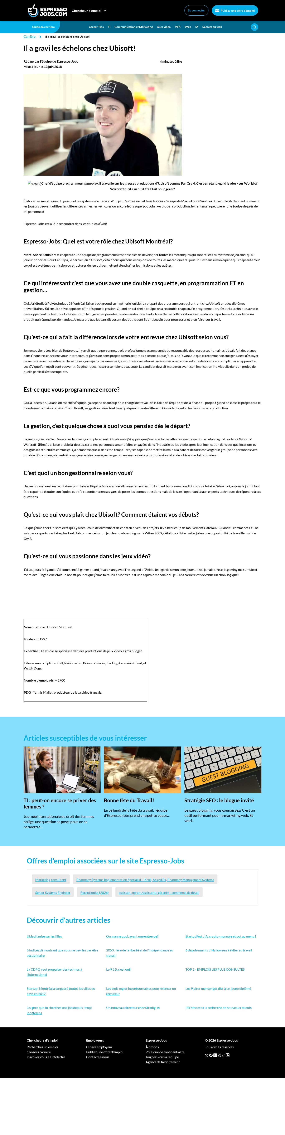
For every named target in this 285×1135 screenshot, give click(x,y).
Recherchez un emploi (42, 1047)
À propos (152, 1047)
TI (109, 27)
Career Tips (96, 27)
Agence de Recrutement (163, 1062)
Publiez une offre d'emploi (237, 10)
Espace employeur (99, 1047)
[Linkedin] (215, 1055)
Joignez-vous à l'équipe (162, 1057)
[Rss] (228, 1055)
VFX (178, 27)
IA (196, 27)
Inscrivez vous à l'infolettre (46, 1057)
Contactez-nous (97, 1057)
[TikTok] (223, 1055)
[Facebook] (211, 1055)
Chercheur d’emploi (86, 10)
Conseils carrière (39, 1052)
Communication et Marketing (134, 27)
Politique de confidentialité (165, 1052)
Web (188, 27)
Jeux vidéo (164, 27)
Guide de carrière (43, 27)
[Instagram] (219, 1055)
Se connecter (196, 10)
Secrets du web (212, 27)
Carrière (29, 36)
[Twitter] (206, 1055)
